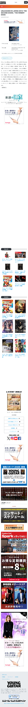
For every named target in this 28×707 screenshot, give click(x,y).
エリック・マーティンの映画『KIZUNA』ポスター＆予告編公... (7, 272)
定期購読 (13, 428)
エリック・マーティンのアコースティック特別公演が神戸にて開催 (20, 284)
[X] (8, 438)
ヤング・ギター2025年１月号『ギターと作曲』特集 (7, 356)
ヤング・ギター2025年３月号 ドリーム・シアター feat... (20, 336)
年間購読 (3, 676)
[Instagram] (12, 438)
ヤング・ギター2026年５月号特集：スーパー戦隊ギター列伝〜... (7, 289)
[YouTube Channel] (15, 438)
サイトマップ (10, 676)
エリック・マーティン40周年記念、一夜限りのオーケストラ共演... (20, 272)
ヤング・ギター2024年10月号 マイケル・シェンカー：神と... (20, 356)
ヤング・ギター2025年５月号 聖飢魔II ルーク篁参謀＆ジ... (7, 336)
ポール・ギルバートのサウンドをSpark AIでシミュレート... (20, 260)
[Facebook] (19, 438)
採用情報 (16, 676)
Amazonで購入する (13, 425)
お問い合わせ (4, 674)
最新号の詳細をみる (13, 418)
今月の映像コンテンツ (13, 421)
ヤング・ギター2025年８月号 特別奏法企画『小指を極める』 (20, 316)
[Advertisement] (14, 186)
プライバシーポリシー (6, 679)
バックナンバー (13, 431)
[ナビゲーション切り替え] (2, 6)
